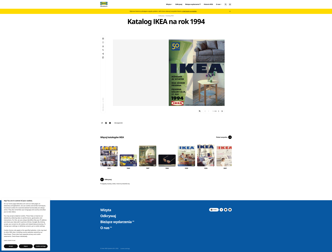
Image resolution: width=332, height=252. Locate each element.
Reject (26, 246)
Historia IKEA (208, 4)
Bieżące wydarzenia (117, 221)
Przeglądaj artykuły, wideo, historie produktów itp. (115, 184)
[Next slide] (228, 156)
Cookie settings (125, 248)
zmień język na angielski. (189, 11)
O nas (106, 227)
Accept (11, 246)
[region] (25, 224)
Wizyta (105, 209)
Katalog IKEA (170, 16)
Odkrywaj (178, 4)
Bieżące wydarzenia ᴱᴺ (193, 4)
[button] (225, 4)
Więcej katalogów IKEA (112, 137)
